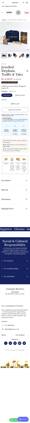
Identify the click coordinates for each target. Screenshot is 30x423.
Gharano (9, 350)
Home (4, 19)
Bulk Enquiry (16, 109)
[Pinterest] (24, 343)
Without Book (20, 95)
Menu (3, 335)
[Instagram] (15, 343)
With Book (6, 95)
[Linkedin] (19, 343)
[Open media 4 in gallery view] (21, 55)
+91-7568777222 (9, 325)
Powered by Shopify (18, 350)
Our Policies (20, 335)
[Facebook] (5, 343)
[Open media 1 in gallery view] (4, 55)
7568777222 (6, 146)
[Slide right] (27, 55)
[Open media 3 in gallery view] (15, 55)
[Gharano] (15, 2)
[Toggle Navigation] (3, 2)
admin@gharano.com (11, 329)
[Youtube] (10, 343)
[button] (23, 2)
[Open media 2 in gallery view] (9, 55)
